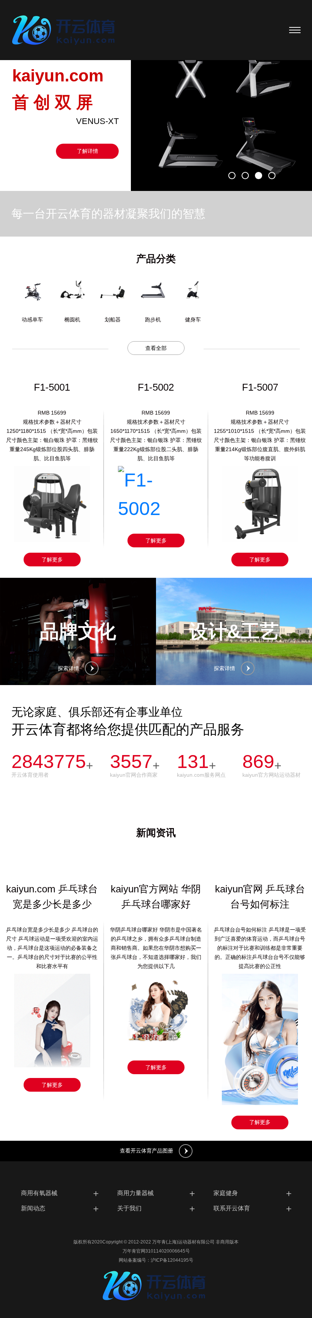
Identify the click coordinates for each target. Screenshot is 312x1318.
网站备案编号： (135, 1260)
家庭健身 (253, 1193)
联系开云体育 (253, 1208)
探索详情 (68, 668)
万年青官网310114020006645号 (156, 1251)
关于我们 (157, 1208)
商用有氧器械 (60, 1193)
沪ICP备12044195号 (172, 1260)
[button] (232, 175)
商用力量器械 (157, 1193)
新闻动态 (60, 1208)
